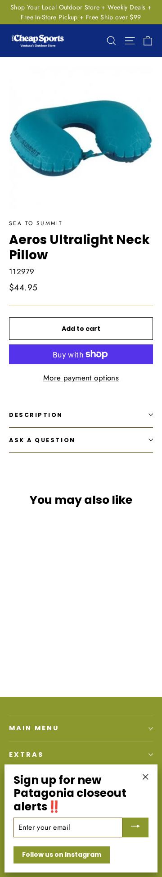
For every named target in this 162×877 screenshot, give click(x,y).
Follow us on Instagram (61, 854)
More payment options (81, 377)
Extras (26, 754)
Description (36, 415)
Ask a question (42, 440)
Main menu (33, 727)
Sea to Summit (36, 223)
